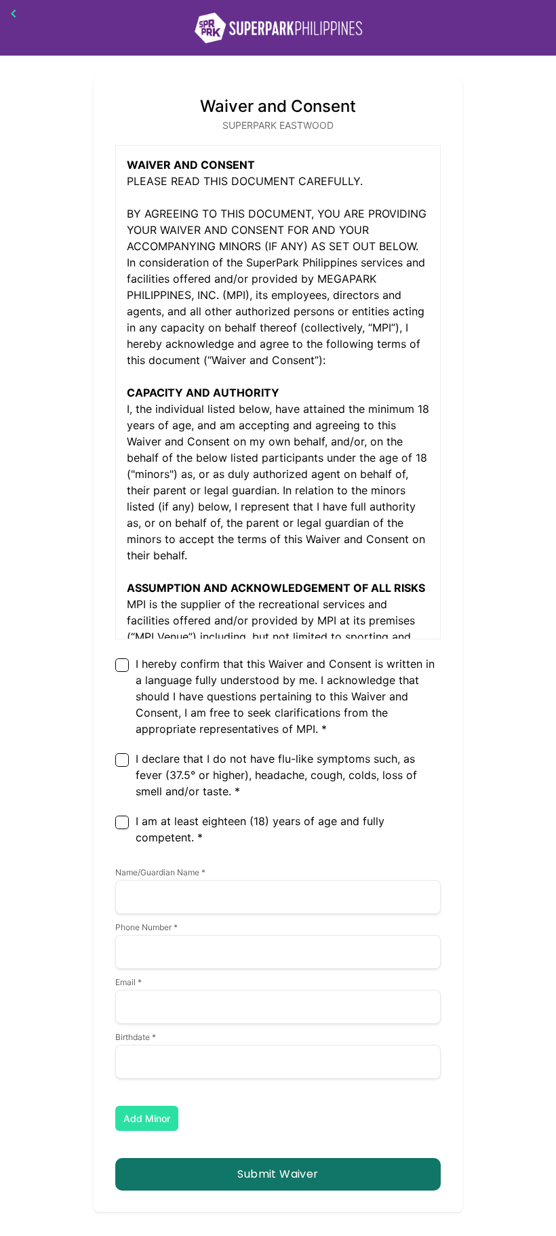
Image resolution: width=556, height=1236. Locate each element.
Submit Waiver (277, 1174)
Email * (128, 982)
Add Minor (146, 1118)
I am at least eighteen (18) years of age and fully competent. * (260, 829)
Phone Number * (146, 927)
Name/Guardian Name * (160, 872)
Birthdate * (135, 1037)
